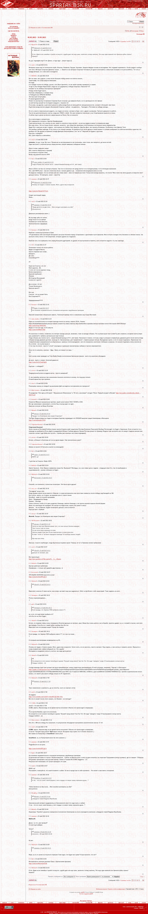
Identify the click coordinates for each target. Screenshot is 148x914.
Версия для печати (142, 27)
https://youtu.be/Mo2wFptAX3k (38, 863)
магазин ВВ (75, 8)
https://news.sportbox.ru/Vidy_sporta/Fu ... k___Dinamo (45, 559)
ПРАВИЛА (14, 35)
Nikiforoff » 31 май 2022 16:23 (42, 48)
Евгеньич (34, 230)
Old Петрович (35, 520)
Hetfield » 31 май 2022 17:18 (42, 681)
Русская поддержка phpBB (86, 894)
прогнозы (110, 8)
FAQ (128, 31)
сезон (12, 8)
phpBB (82, 892)
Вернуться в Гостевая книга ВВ (38, 884)
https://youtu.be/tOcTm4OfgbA (38, 362)
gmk (32, 604)
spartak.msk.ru (98, 912)
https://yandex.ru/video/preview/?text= (40, 669)
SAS (32, 245)
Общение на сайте (36, 27)
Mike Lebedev (35, 390)
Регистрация (134, 31)
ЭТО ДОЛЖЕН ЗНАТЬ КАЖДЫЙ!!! (13, 27)
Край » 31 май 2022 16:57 (41, 308)
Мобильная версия (140, 27)
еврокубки (40, 8)
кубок (30, 8)
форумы (100, 8)
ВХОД (13, 34)
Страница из (125, 41)
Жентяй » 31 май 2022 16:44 (42, 796)
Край (32, 753)
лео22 (33, 139)
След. (141, 876)
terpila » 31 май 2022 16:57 (41, 454)
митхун (33, 513)
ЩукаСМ (34, 44)
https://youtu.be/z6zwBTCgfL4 (38, 577)
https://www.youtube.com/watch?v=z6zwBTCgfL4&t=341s (46, 696)
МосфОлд (34, 793)
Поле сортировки (81, 876)
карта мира (62, 8)
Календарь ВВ (140, 34)
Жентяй (33, 410)
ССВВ (33, 703)
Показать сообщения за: (55, 876)
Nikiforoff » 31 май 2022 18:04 (42, 182)
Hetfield (33, 465)
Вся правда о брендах (86, 900)
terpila (33, 766)
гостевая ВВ (89, 8)
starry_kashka (35, 319)
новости (4, 8)
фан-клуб (121, 8)
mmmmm (33, 179)
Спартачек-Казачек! (37, 424)
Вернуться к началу (142, 62)
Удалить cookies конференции (116, 889)
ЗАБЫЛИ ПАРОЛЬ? (13, 41)
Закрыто (30, 40)
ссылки (144, 8)
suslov (33, 65)
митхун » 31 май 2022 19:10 (42, 413)
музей (136, 8)
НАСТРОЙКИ (14, 38)
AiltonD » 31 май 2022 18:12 (42, 550)
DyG (32, 158)
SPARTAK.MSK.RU (52, 912)
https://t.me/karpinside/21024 (37, 420)
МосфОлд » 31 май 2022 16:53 (42, 778)
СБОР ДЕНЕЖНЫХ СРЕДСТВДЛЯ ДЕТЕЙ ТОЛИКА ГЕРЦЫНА (13, 47)
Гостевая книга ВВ (47, 27)
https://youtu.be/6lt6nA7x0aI (37, 329)
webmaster (140, 906)
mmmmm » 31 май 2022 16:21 (42, 848)
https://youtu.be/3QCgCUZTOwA (38, 191)
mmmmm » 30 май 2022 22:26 (42, 832)
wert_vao (33, 488)
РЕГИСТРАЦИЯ (13, 40)
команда (51, 8)
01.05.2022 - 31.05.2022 (37, 37)
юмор (129, 8)
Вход (142, 31)
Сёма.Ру (141, 908)
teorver (33, 370)
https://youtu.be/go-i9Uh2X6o (37, 325)
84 (143, 41)
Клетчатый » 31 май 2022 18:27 (43, 477)
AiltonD (33, 620)
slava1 (33, 383)
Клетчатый (34, 572)
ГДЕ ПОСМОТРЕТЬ (13, 31)
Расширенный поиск (138, 23)
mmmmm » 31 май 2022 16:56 (42, 205)
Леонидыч (34, 595)
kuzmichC (34, 399)
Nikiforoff (34, 474)
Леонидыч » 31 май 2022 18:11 (43, 607)
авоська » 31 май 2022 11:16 (42, 524)
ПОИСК (13, 37)
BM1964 (33, 76)
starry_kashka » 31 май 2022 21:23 (43, 162)
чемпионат (21, 8)
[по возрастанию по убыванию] (110, 876)
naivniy (33, 437)
